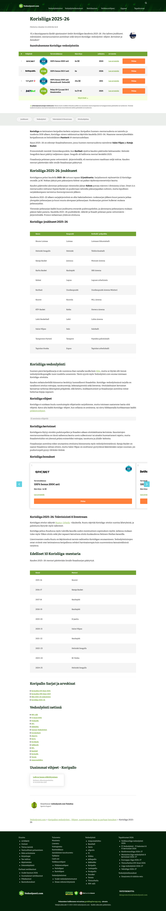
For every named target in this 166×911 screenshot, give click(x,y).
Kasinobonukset (28, 882)
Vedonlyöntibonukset (128, 873)
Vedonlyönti (41, 119)
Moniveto (56, 840)
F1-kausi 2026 (36, 718)
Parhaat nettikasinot (27, 869)
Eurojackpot (36, 733)
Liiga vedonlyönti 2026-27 (132, 866)
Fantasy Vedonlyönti (39, 730)
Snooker (91, 874)
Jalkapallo (92, 859)
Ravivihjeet (59, 871)
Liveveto (55, 843)
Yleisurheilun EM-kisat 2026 (133, 863)
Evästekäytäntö (27, 865)
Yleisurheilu (93, 881)
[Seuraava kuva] (147, 484)
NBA (98, 371)
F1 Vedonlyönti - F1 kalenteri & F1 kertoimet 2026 (134, 847)
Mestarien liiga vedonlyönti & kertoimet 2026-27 (133, 856)
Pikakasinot (26, 879)
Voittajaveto (57, 847)
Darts (33, 739)
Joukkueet (24, 119)
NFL (33, 748)
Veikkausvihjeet (58, 862)
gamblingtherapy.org (93, 902)
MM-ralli (34, 715)
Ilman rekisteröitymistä (65, 882)
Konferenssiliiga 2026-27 (132, 852)
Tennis (34, 757)
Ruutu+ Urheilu (62, 522)
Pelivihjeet (59, 868)
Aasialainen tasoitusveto (62, 853)
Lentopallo (92, 868)
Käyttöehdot (26, 862)
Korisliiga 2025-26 (38, 700)
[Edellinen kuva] (19, 484)
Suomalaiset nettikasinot (32, 876)
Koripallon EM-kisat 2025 (41, 691)
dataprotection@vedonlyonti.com (133, 895)
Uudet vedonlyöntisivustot (66, 879)
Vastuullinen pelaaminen (32, 850)
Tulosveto (56, 837)
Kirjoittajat (25, 856)
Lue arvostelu (114, 61)
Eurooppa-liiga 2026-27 (131, 860)
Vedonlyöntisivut (59, 875)
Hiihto (90, 856)
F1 (89, 853)
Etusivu (22, 837)
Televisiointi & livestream (62, 119)
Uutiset (24, 844)
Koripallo (35, 754)
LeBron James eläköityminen (45, 777)
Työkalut (55, 856)
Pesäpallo (35, 721)
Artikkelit (25, 841)
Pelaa (133, 61)
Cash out (55, 859)
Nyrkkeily (35, 742)
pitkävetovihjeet (37, 411)
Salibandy (35, 745)
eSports (34, 736)
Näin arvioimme (28, 853)
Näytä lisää (82, 98)
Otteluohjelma (83, 119)
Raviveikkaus (57, 850)
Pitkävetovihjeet (61, 865)
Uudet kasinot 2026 (29, 873)
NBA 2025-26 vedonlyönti (41, 697)
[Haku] (146, 3)
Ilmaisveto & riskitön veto (132, 876)
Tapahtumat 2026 (126, 837)
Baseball (34, 751)
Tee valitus (25, 859)
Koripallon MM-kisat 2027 (41, 694)
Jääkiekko (35, 727)
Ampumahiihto (37, 760)
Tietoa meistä (27, 847)
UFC (33, 724)
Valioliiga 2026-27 (129, 869)
